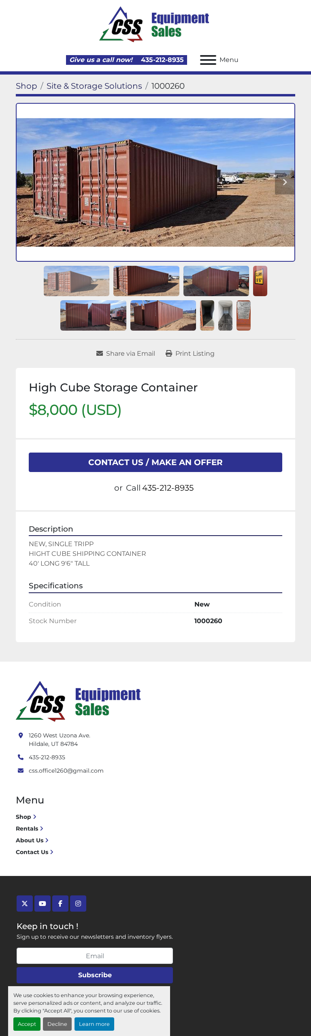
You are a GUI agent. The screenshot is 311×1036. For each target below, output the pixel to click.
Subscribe (95, 975)
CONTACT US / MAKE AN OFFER (155, 462)
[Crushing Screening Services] (80, 701)
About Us (29, 840)
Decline (57, 1024)
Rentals (27, 828)
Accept (27, 1024)
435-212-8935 (161, 60)
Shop (23, 816)
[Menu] (208, 60)
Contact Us (32, 852)
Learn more (94, 1024)
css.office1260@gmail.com (66, 770)
